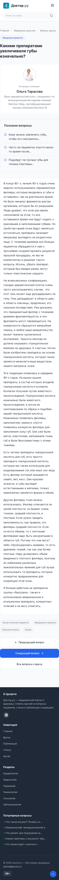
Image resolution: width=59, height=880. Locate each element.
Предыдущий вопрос (31, 642)
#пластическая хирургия (15, 622)
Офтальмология (12, 804)
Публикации (10, 743)
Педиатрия (9, 786)
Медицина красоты (25, 30)
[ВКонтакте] (6, 715)
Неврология (10, 779)
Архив (6, 756)
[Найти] (51, 16)
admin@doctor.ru (12, 866)
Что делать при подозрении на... (24, 833)
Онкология (9, 798)
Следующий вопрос (27, 653)
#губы (28, 629)
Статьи (7, 749)
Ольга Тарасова (29, 91)
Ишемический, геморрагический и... (26, 827)
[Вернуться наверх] (53, 874)
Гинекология (10, 792)
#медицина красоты (45, 622)
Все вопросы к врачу (29, 664)
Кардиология (10, 773)
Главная (4, 30)
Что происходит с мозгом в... (22, 844)
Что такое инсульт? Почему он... (24, 821)
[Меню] (52, 5)
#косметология (10, 629)
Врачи (6, 737)
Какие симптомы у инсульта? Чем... (26, 838)
